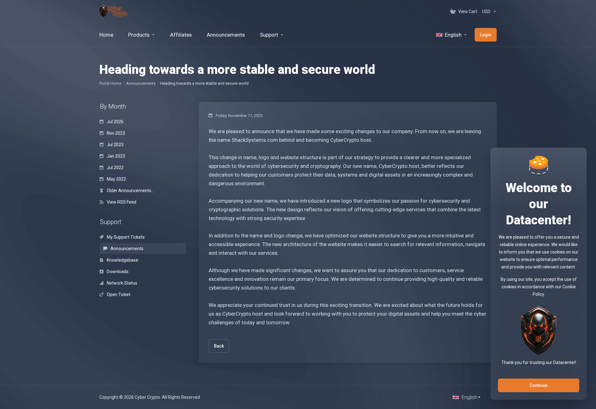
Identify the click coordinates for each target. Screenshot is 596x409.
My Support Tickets (125, 237)
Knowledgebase (122, 260)
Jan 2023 (115, 156)
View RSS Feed (121, 202)
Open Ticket (118, 294)
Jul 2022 (115, 167)
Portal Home (110, 83)
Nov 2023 (115, 133)
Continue (539, 385)
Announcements (141, 83)
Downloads (117, 271)
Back (219, 346)
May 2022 (116, 179)
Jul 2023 (115, 144)
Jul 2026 (115, 121)
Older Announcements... (130, 190)
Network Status (121, 283)
